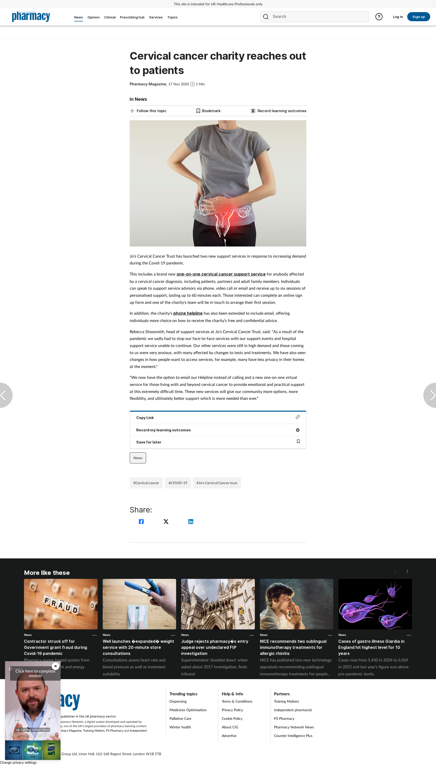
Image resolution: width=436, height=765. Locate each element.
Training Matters (93, 730)
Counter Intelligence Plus (293, 735)
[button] (407, 571)
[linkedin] (191, 522)
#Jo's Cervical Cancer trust (217, 483)
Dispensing (178, 701)
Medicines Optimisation (188, 710)
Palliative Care (180, 718)
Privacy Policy (232, 710)
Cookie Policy (232, 718)
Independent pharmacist (293, 710)
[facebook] (142, 522)
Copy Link (145, 417)
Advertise (229, 735)
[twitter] (166, 522)
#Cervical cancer (146, 483)
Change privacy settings (18, 762)
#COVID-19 (178, 483)
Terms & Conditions (237, 701)
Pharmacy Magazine (68, 730)
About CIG (230, 727)
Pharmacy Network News (294, 727)
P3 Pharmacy (114, 730)
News (137, 458)
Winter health (180, 727)
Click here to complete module (35, 673)
